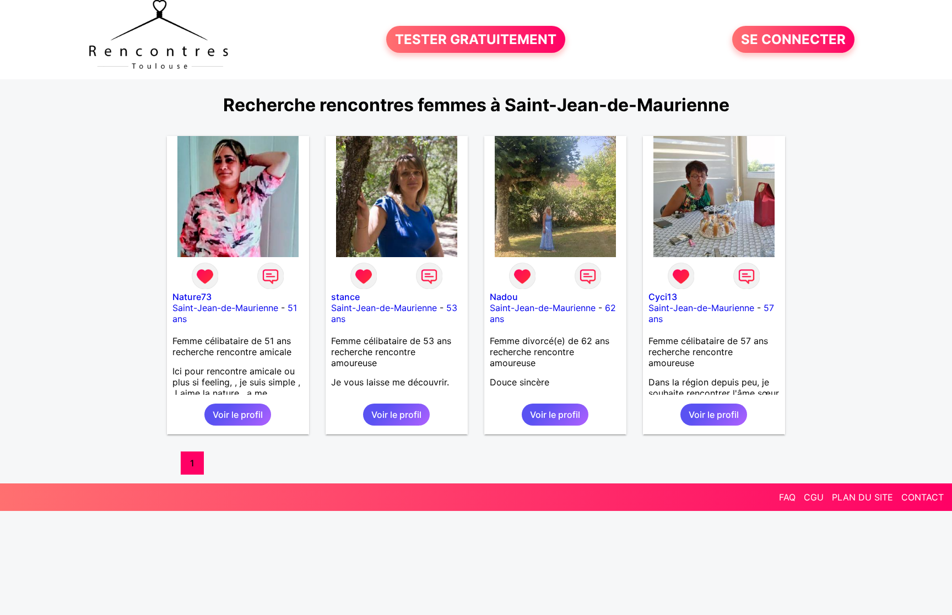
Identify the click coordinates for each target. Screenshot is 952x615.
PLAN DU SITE (862, 497)
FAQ (787, 497)
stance (345, 296)
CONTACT (922, 497)
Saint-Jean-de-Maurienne (225, 307)
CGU (814, 497)
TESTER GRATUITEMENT (475, 39)
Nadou (504, 296)
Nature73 (192, 296)
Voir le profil (238, 414)
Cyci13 (662, 296)
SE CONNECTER (793, 39)
